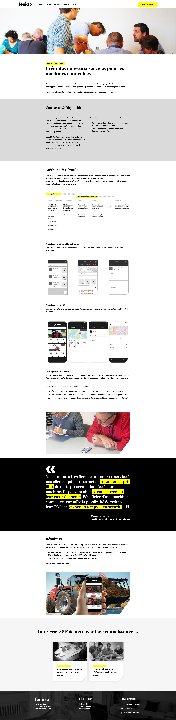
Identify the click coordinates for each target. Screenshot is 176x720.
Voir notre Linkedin (131, 713)
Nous (41, 4)
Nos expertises (70, 4)
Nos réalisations (53, 4)
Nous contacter (147, 4)
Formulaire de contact (132, 704)
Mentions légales (41, 704)
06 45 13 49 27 (126, 708)
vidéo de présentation (60, 563)
